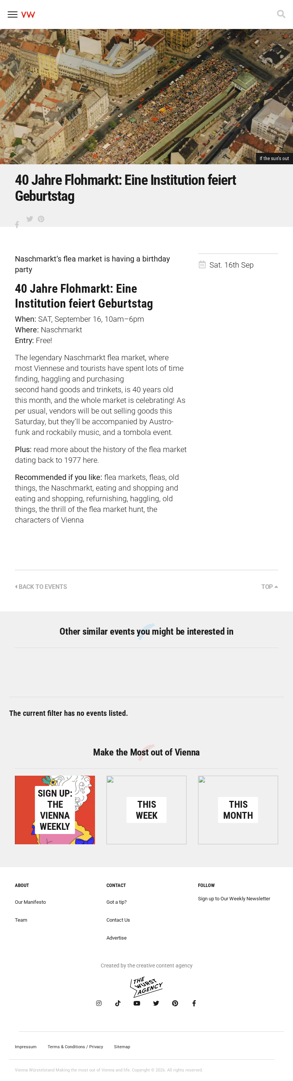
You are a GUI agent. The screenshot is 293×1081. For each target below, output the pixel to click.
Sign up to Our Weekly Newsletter (234, 898)
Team (21, 920)
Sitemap (122, 1046)
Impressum (26, 1046)
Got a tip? (116, 902)
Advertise (116, 938)
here (90, 460)
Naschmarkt (61, 329)
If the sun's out (274, 158)
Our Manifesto (30, 902)
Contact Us (118, 920)
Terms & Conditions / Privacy (75, 1046)
